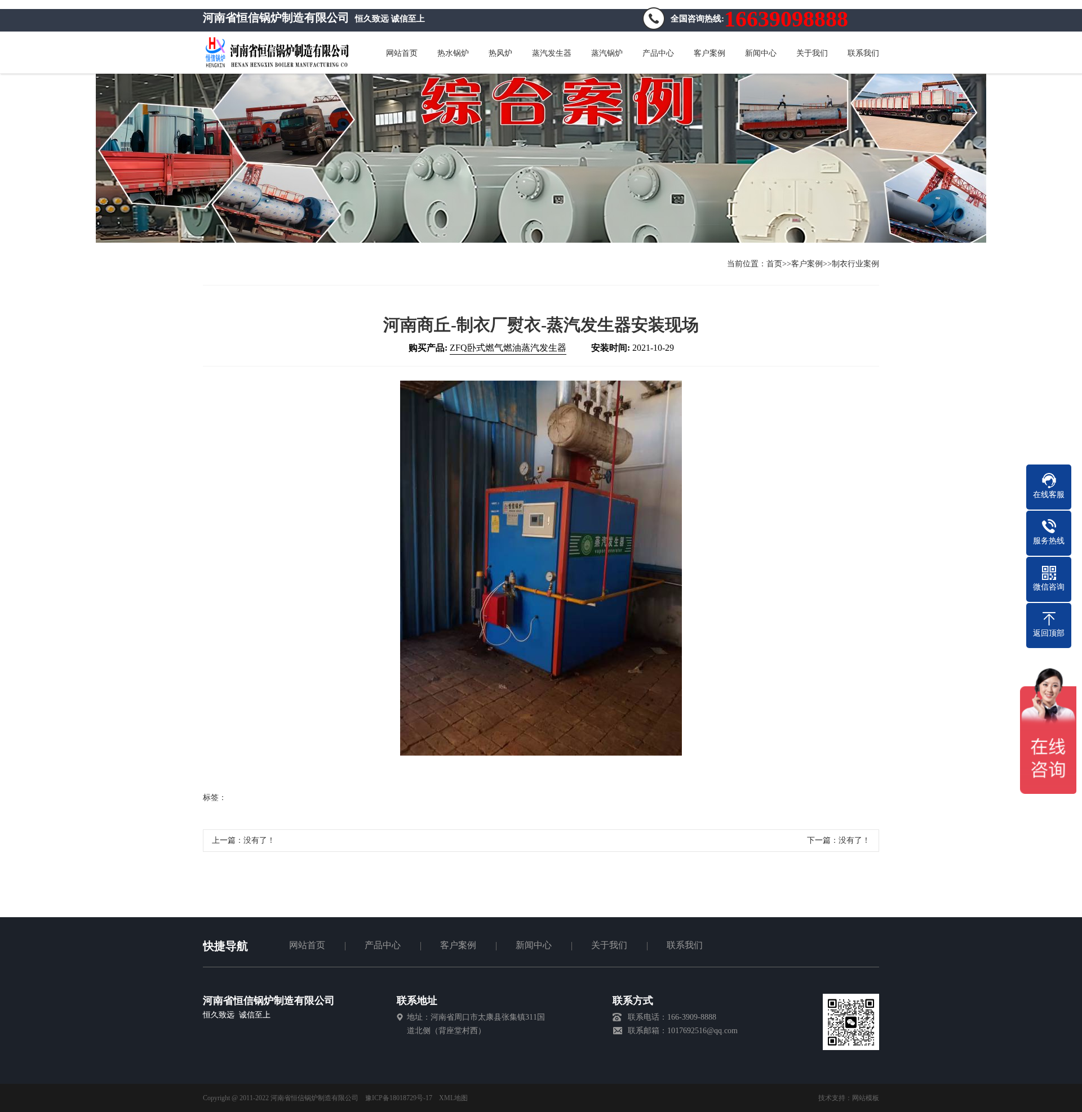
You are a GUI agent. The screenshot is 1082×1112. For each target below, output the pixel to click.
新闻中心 (534, 945)
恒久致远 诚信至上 (236, 1015)
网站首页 (307, 945)
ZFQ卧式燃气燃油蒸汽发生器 (508, 347)
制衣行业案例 (855, 264)
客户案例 (807, 264)
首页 (774, 264)
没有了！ (259, 840)
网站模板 (865, 1098)
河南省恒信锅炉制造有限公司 (269, 1000)
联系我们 (685, 945)
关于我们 (609, 945)
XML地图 (453, 1098)
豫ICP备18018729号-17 (398, 1098)
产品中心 (383, 945)
